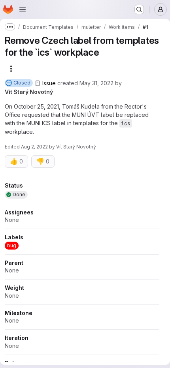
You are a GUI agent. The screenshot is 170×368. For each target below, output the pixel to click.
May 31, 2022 (96, 83)
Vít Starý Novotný (29, 91)
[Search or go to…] (139, 9)
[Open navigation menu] (22, 9)
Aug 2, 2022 (34, 147)
